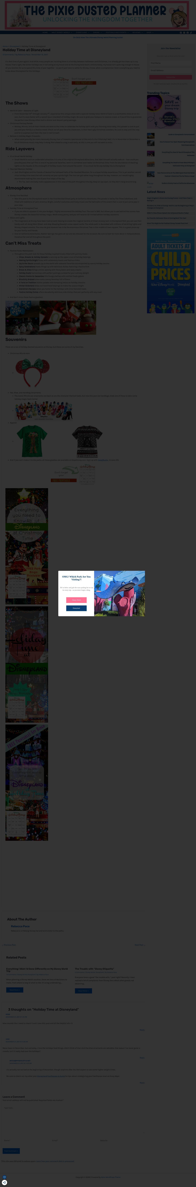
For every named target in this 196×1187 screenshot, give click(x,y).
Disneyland (76, 608)
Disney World (76, 600)
